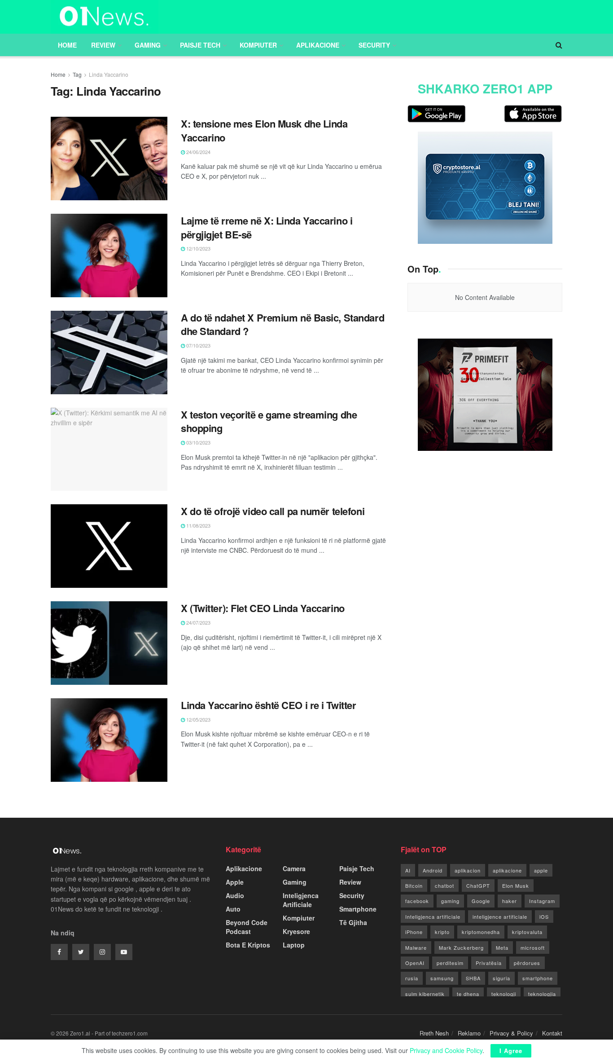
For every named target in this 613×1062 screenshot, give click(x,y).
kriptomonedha (481, 931)
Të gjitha (353, 922)
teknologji (503, 993)
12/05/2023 (197, 719)
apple (541, 870)
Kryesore (296, 931)
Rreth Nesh (434, 1033)
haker (509, 900)
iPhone (414, 931)
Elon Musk (515, 885)
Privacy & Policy (511, 1033)
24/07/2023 (197, 622)
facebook (417, 900)
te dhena (468, 993)
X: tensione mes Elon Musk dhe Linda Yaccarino (264, 130)
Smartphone (358, 908)
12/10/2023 (197, 248)
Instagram (542, 900)
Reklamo (469, 1033)
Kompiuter (258, 44)
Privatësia (489, 962)
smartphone (537, 978)
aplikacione (507, 870)
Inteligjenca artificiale (432, 916)
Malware (416, 947)
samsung (442, 978)
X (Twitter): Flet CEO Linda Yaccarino (263, 608)
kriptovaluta (527, 931)
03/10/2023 (197, 442)
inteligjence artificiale (500, 916)
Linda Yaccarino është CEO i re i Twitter (268, 705)
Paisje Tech (200, 44)
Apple (235, 881)
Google (481, 900)
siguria (501, 978)
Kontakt (552, 1033)
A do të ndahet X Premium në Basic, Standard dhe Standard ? (282, 324)
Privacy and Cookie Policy (446, 1050)
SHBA (473, 978)
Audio (235, 895)
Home (67, 44)
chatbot (444, 885)
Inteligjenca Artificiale (301, 900)
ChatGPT (478, 885)
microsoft (533, 947)
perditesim (450, 962)
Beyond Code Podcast (246, 927)
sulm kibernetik (425, 993)
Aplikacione (317, 44)
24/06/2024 (197, 151)
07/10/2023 (197, 345)
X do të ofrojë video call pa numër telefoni (272, 511)
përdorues (527, 962)
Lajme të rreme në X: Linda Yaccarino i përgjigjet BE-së (266, 227)
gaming (450, 900)
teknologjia (542, 993)
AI (408, 870)
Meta (502, 947)
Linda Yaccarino (108, 74)
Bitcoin (414, 885)
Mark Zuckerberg (461, 947)
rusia (411, 978)
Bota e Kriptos (248, 944)
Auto (233, 908)
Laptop (294, 944)
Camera (294, 868)
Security (374, 44)
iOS (544, 916)
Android (432, 870)
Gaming (148, 44)
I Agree (510, 1050)
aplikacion (468, 870)
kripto (442, 931)
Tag (77, 74)
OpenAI (415, 962)
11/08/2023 (197, 525)
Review (103, 44)
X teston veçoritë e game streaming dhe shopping (269, 421)
